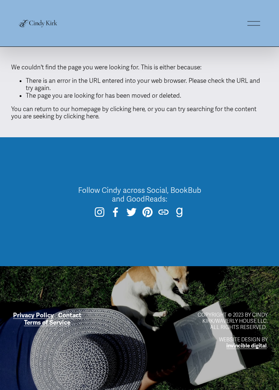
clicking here (127, 109)
